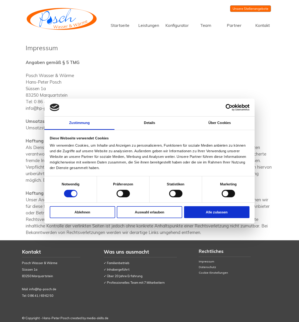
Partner (234, 25)
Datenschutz (207, 267)
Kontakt (262, 25)
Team (205, 25)
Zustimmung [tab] (79, 123)
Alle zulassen (217, 212)
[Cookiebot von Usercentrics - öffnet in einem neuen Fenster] (229, 107)
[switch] (123, 193)
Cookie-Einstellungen (213, 272)
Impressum (206, 261)
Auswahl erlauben (149, 212)
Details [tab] (149, 123)
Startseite (120, 25)
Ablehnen (82, 212)
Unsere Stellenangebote (250, 9)
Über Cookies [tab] (219, 123)
